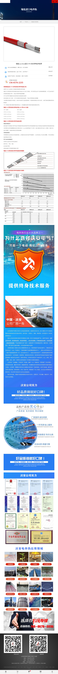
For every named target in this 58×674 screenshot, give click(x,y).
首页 (21, 21)
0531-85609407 (30, 660)
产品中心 (27, 21)
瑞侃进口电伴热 (34, 21)
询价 (29, 672)
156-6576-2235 (30, 658)
